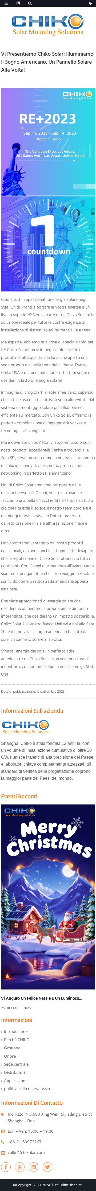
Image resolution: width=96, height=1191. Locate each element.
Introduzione (15, 1031)
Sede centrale (16, 1064)
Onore (10, 1056)
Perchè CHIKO (17, 1039)
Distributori (14, 1072)
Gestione (12, 1047)
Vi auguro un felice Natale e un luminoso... (41, 998)
